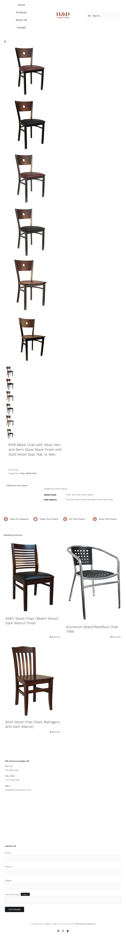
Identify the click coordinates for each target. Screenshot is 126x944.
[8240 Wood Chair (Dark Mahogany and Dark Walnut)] (33, 680)
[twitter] (68, 931)
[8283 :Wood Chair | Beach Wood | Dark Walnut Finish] (33, 577)
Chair (22, 473)
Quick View (56, 637)
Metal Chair (31, 473)
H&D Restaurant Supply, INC (85, 924)
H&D (48, 924)
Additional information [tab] (17, 485)
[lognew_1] (63, 12)
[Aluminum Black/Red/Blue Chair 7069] (93, 581)
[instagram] (58, 931)
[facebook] (63, 931)
